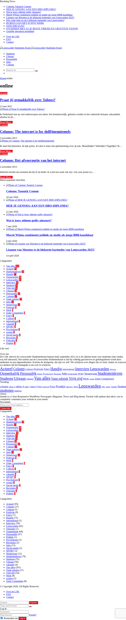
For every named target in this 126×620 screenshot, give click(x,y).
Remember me (10, 618)
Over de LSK (12, 36)
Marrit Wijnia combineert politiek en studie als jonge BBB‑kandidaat (39, 14)
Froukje (60, 386)
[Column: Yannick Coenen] (24, 185)
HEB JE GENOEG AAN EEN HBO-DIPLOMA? (31, 9)
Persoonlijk (11, 59)
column (4, 386)
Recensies (11, 337)
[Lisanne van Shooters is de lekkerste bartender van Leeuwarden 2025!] (46, 243)
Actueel (4, 93)
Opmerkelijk (12, 277)
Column (10, 64)
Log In (22, 618)
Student (122, 386)
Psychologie (12, 329)
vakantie (10, 324)
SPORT (10, 326)
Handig (9, 274)
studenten (7, 390)
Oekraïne (10, 340)
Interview (10, 282)
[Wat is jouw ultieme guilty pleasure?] (29, 214)
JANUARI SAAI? (15, 25)
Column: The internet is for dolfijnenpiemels (35, 132)
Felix (39, 386)
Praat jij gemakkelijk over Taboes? (27, 100)
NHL (103, 387)
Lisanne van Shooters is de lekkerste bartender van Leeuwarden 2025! (40, 17)
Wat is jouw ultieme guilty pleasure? (23, 12)
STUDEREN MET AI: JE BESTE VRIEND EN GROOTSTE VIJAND (42, 28)
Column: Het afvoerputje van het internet (33, 160)
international (12, 321)
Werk (8, 310)
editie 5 (27, 387)
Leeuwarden (12, 280)
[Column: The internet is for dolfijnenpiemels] (27, 140)
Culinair (10, 318)
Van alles (10, 266)
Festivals (10, 307)
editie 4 (20, 386)
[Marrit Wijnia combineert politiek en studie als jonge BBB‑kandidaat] (45, 229)
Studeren (10, 53)
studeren (18, 391)
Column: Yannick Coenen (18, 6)
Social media (12, 335)
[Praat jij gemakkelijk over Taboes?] (22, 109)
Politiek (10, 343)
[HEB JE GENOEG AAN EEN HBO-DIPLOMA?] (36, 200)
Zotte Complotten (14, 313)
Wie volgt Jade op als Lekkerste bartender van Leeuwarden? (35, 20)
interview (69, 387)
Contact (10, 42)
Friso (52, 386)
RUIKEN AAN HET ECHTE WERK (25, 23)
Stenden (114, 387)
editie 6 (33, 386)
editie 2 (12, 387)
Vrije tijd (10, 288)
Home (3, 78)
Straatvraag (11, 304)
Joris (75, 386)
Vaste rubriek (12, 299)
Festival (45, 387)
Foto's (9, 315)
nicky (108, 387)
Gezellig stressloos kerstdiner (20, 31)
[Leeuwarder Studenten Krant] (31, 48)
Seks (8, 62)
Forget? (32, 615)
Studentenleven (13, 271)
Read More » (6, 122)
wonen (9, 332)
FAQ (8, 39)
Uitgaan (10, 56)
